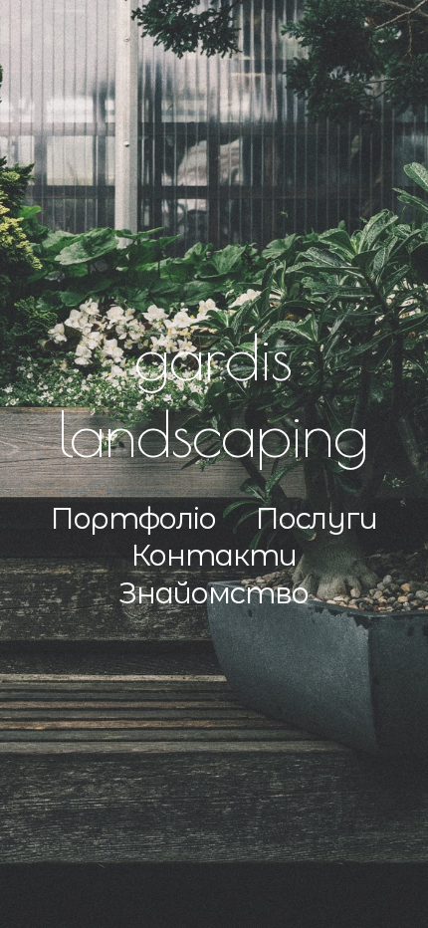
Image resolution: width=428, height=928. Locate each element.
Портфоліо (133, 518)
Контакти (214, 555)
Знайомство (213, 593)
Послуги (316, 518)
